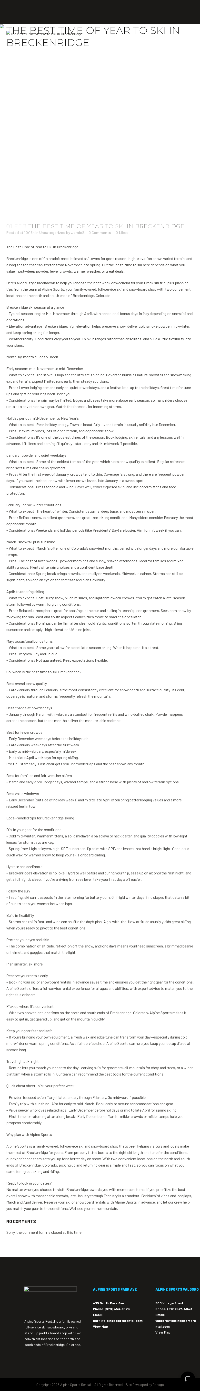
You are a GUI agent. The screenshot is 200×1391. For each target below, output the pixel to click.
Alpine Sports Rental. (75, 1384)
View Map (100, 1326)
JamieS (78, 232)
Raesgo (158, 1384)
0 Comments (100, 232)
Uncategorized (52, 232)
